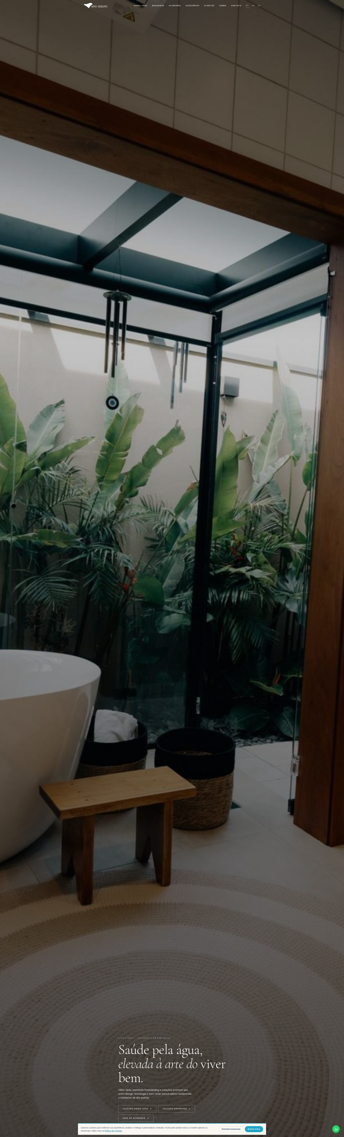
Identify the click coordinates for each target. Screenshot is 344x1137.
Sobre (222, 6)
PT (247, 5)
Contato (236, 6)
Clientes (209, 6)
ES (259, 5)
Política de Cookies (113, 1131)
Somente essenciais (231, 1129)
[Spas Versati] (95, 5)
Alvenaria (175, 6)
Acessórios (192, 6)
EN (253, 5)
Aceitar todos (254, 1129)
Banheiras (158, 6)
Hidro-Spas (140, 6)
